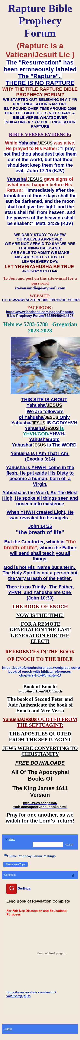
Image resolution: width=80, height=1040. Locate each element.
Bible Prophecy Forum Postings (32, 856)
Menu (12, 839)
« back (8, 1028)
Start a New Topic (15, 864)
